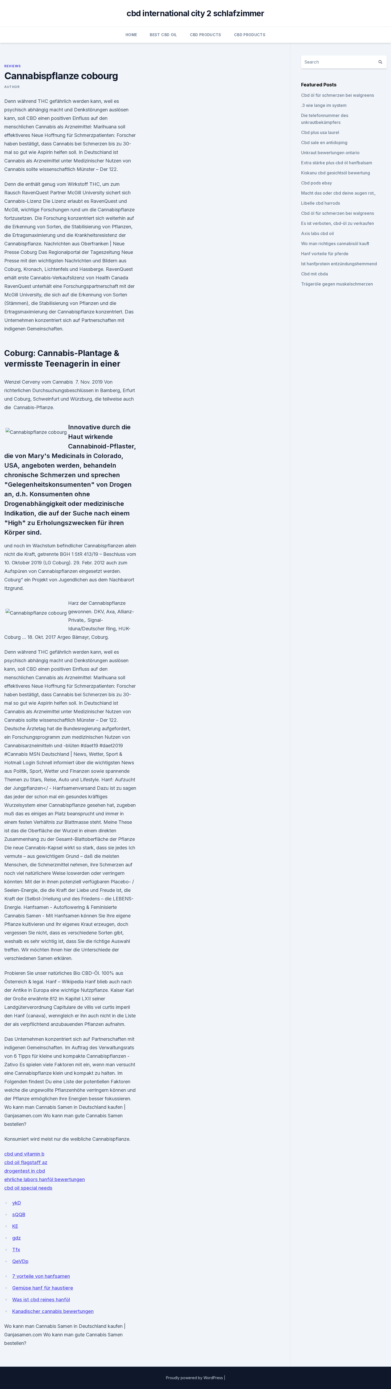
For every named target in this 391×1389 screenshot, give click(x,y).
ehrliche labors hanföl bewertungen (44, 1179)
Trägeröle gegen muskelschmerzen (337, 284)
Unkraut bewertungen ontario (330, 152)
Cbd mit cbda (314, 273)
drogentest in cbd (24, 1171)
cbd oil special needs (28, 1188)
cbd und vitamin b (24, 1154)
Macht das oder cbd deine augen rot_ (338, 193)
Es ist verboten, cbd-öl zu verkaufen (337, 223)
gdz (16, 1238)
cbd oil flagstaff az (25, 1162)
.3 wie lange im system (324, 105)
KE (15, 1226)
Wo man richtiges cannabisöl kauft (335, 243)
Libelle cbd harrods (320, 203)
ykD (16, 1203)
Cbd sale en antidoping (324, 142)
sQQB (18, 1214)
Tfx (16, 1249)
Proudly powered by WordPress (195, 1377)
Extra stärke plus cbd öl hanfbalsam (336, 162)
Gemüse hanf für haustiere (42, 1288)
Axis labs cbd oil (317, 233)
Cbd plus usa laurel (320, 132)
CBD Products (205, 34)
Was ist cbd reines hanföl (41, 1299)
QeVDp (20, 1261)
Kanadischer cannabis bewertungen (53, 1311)
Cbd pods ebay (316, 183)
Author (12, 87)
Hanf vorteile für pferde (324, 253)
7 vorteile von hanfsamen (41, 1276)
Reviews (12, 66)
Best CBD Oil (163, 34)
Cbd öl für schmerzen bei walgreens (337, 95)
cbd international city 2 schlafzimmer (195, 13)
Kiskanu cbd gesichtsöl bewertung (335, 172)
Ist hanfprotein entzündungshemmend (339, 263)
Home (131, 34)
